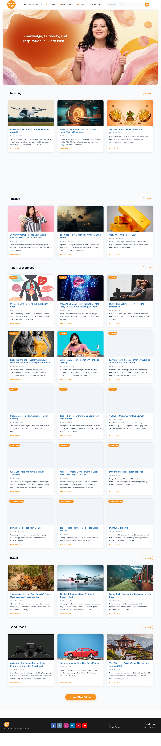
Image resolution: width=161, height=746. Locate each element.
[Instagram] (66, 725)
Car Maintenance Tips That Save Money (79, 663)
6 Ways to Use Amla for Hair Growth (126, 416)
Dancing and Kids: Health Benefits (126, 472)
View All (148, 93)
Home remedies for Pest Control (26, 528)
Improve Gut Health (119, 528)
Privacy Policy (114, 727)
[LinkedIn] (72, 725)
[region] (80, 47)
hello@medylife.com (149, 727)
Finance (51, 4)
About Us (112, 724)
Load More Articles (82, 697)
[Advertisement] (80, 171)
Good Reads (67, 4)
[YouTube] (84, 725)
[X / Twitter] (59, 725)
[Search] (147, 5)
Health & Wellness (32, 4)
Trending (96, 4)
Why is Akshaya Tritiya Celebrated (126, 129)
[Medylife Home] (11, 4)
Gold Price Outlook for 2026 (122, 235)
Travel (83, 4)
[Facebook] (53, 725)
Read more (14, 149)
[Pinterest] (78, 725)
